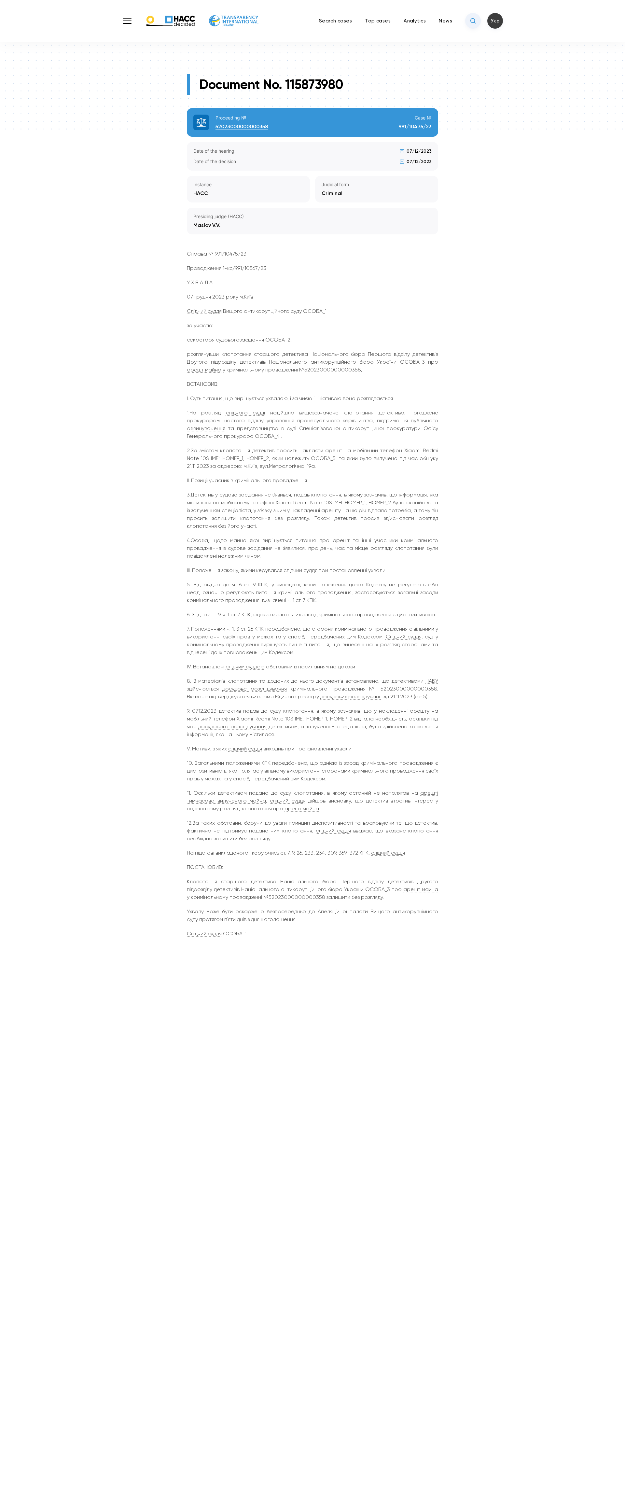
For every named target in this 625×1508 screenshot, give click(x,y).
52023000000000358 (241, 126)
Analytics (415, 21)
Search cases (335, 21)
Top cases (378, 21)
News (445, 21)
